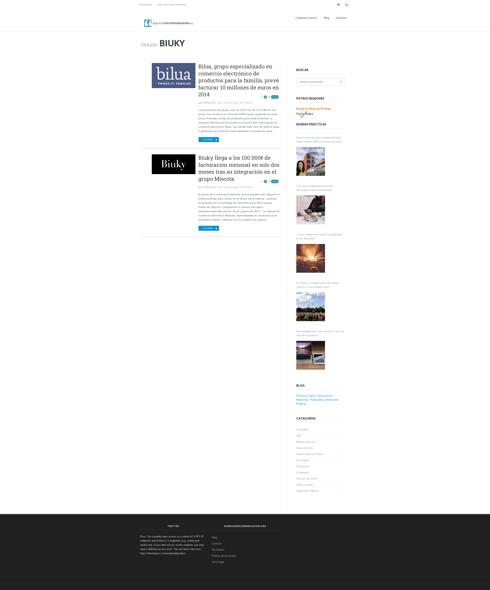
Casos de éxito (304, 448)
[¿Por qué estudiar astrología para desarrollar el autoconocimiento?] (311, 210)
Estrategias (302, 472)
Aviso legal (218, 562)
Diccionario (145, 5)
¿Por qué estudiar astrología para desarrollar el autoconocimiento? (314, 188)
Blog (326, 17)
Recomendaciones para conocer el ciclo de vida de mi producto (320, 333)
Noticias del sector (306, 478)
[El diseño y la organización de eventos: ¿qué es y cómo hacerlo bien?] (311, 307)
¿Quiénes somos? (306, 17)
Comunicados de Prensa (237, 102)
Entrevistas (302, 466)
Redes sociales (304, 484)
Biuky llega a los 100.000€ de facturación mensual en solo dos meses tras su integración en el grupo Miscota (238, 168)
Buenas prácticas (306, 441)
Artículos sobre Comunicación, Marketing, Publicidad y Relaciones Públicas (317, 399)
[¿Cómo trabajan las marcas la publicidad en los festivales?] (311, 258)
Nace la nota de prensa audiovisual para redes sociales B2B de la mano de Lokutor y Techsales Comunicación (319, 140)
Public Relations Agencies (171, 5)
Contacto (341, 17)
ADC (298, 435)
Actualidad (302, 429)
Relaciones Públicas (307, 490)
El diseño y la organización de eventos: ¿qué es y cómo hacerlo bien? (318, 284)
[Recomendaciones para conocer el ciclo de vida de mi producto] (311, 355)
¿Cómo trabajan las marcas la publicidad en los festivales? (318, 236)
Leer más (208, 139)
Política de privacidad (224, 555)
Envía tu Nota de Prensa (313, 108)
